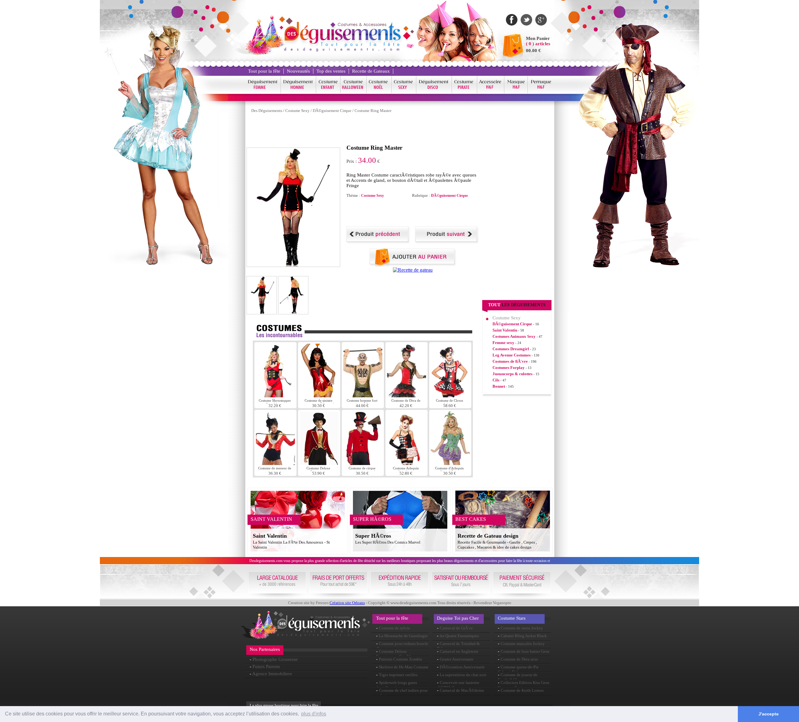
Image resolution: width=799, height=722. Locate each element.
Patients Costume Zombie (400, 659)
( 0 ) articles (538, 43)
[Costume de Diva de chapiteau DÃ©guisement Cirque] (406, 395)
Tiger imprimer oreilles (398, 674)
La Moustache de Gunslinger (403, 635)
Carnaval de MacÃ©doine (462, 690)
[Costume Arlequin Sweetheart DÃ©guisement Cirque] (406, 463)
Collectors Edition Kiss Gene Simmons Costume (524, 685)
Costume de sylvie (394, 628)
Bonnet (499, 386)
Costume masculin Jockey (523, 643)
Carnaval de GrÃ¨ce (456, 628)
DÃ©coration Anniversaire (462, 667)
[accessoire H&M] (490, 92)
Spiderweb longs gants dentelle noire (396, 685)
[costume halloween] (354, 92)
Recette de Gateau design (488, 536)
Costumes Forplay (509, 367)
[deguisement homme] (298, 92)
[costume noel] (379, 92)
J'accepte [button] (768, 713)
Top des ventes (331, 71)
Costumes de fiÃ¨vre (510, 361)
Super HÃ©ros (373, 536)
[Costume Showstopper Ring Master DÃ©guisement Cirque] (275, 395)
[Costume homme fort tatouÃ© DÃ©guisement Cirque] (362, 395)
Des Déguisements (266, 110)
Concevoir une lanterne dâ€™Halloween (458, 685)
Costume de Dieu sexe (519, 659)
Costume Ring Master (373, 110)
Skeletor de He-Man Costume (404, 667)
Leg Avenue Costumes (512, 355)
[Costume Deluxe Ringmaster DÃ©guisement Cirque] (319, 463)
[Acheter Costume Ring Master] (413, 265)
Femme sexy (503, 342)
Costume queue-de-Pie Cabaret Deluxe (518, 669)
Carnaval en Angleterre (459, 651)
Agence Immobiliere (272, 673)
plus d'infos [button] (313, 713)
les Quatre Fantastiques (459, 635)
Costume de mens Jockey (522, 628)
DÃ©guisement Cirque (332, 110)
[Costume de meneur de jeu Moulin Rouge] (275, 463)
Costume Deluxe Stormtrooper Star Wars (395, 654)
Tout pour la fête (264, 71)
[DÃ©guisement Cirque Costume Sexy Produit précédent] (378, 242)
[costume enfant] (328, 92)
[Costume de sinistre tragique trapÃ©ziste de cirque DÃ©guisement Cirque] (319, 395)
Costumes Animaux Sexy (514, 336)
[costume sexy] (404, 92)
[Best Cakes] (413, 270)
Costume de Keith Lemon (522, 690)
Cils (496, 380)
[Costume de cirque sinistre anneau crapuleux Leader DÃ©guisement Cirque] (362, 463)
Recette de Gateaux (371, 71)
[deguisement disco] (434, 92)
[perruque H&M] (541, 92)
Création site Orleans (347, 602)
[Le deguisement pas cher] (342, 49)
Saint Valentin (505, 330)
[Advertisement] (360, 130)
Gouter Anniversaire (456, 659)
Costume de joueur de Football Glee (517, 677)
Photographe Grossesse (275, 659)
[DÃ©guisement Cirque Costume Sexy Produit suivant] (447, 242)
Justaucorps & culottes (512, 373)
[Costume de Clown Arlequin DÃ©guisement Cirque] (450, 395)
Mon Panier (538, 38)
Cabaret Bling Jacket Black (524, 635)
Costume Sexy (297, 110)
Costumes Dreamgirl (511, 348)
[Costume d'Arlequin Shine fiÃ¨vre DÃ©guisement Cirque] (450, 463)
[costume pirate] (464, 92)
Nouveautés (298, 71)
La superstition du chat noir (463, 674)
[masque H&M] (516, 92)
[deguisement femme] (263, 92)
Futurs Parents (266, 666)
